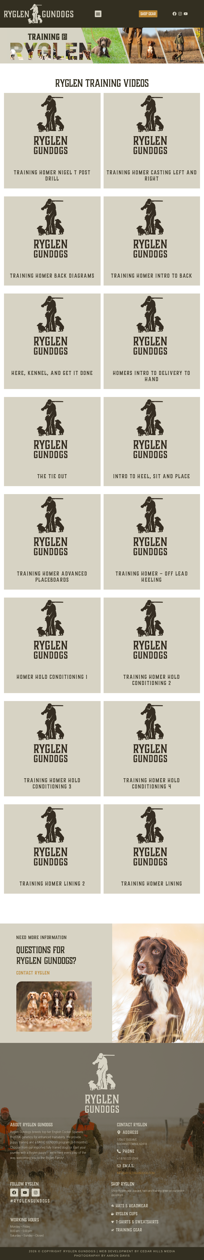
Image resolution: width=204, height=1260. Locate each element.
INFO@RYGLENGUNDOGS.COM (135, 1173)
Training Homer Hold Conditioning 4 (151, 783)
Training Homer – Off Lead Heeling (152, 576)
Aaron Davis (118, 1255)
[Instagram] (180, 14)
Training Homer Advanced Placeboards (52, 576)
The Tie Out (52, 476)
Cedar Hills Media (157, 1251)
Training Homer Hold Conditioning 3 (52, 783)
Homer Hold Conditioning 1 (52, 677)
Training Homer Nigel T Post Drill (52, 175)
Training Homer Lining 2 (52, 883)
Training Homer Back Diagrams (52, 275)
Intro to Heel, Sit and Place (151, 476)
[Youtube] (185, 14)
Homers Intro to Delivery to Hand (151, 376)
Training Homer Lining (151, 883)
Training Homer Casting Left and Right (152, 175)
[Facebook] (174, 14)
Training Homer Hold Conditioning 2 (151, 680)
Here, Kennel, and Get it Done (52, 373)
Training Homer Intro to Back (151, 275)
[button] (98, 14)
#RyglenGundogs (30, 1201)
